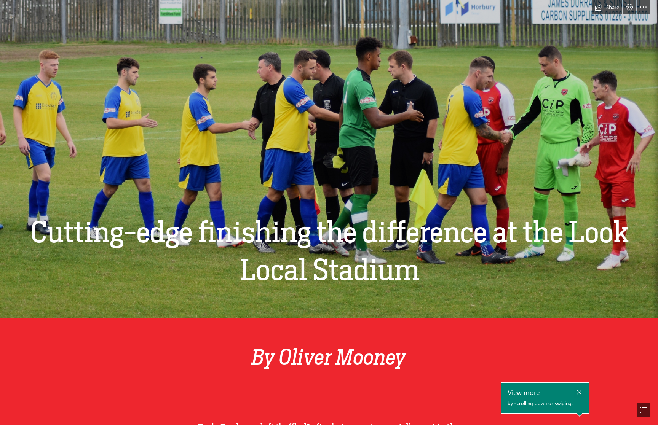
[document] (329, 212)
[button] (607, 7)
